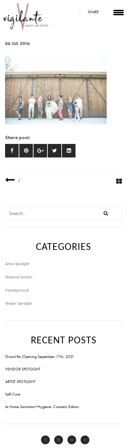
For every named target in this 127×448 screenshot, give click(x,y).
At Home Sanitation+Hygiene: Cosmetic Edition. (42, 406)
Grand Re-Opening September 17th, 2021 (39, 356)
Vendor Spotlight (18, 303)
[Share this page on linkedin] (69, 150)
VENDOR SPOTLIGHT (22, 369)
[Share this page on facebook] (12, 150)
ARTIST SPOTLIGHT (20, 381)
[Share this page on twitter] (54, 150)
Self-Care (12, 394)
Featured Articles (19, 276)
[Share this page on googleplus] (40, 150)
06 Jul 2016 (17, 43)
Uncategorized (17, 290)
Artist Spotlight (17, 263)
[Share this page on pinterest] (26, 150)
